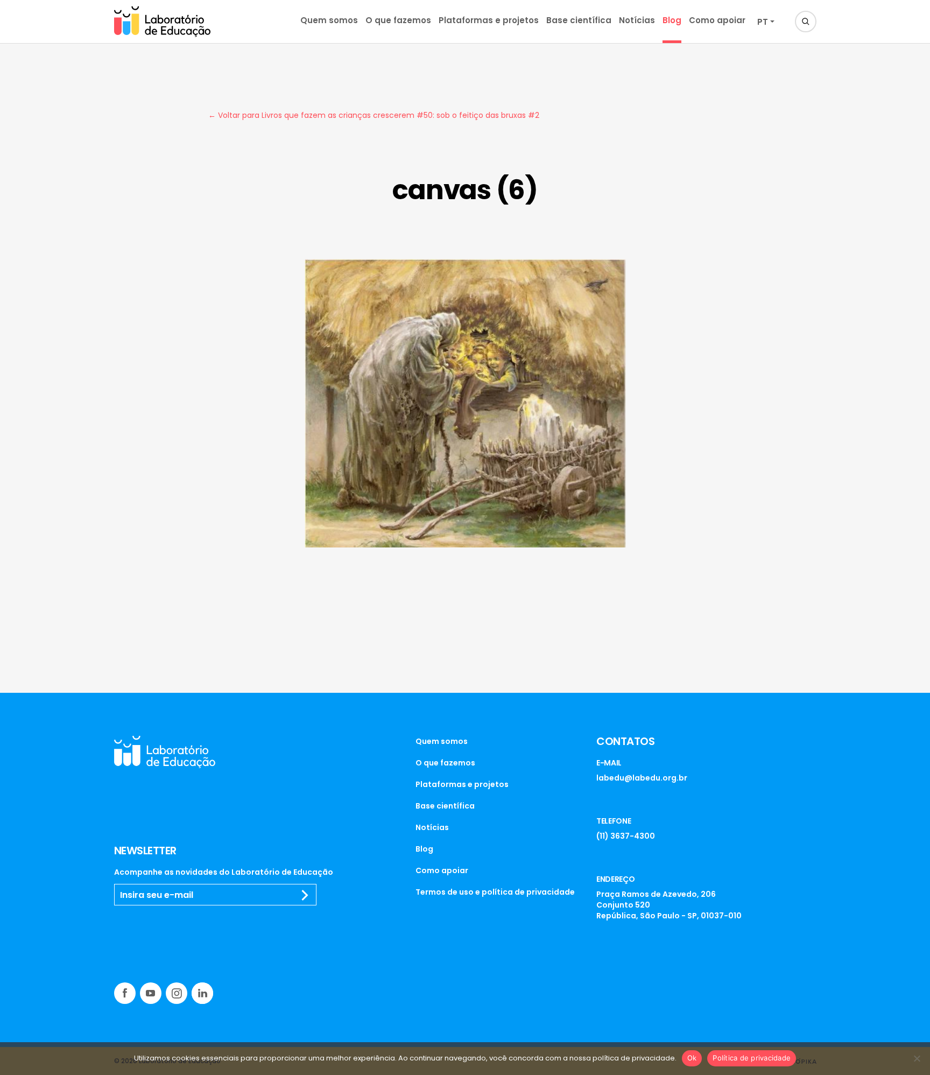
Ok (692, 1057)
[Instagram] (176, 993)
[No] (916, 1058)
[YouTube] (150, 993)
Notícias (637, 20)
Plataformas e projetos (489, 20)
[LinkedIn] (202, 993)
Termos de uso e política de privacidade (495, 892)
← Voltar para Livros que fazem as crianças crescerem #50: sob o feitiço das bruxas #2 (373, 115)
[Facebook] (125, 993)
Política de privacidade (752, 1057)
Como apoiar (717, 20)
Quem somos (329, 20)
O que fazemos (398, 20)
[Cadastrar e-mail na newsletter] (305, 895)
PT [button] (762, 21)
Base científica (578, 20)
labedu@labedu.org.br (641, 777)
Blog (672, 20)
